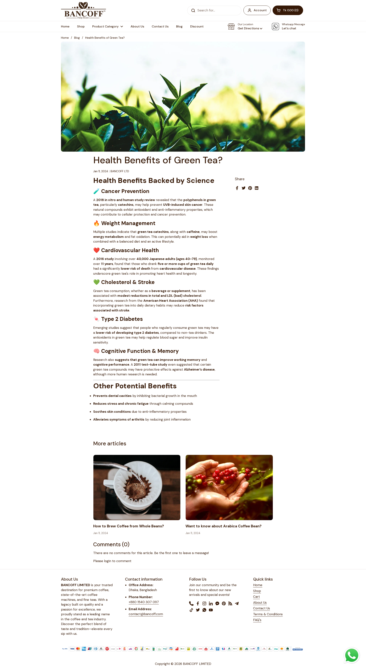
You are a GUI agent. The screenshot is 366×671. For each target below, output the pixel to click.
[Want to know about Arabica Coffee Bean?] (229, 487)
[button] (288, 10)
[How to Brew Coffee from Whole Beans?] (137, 487)
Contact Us (261, 608)
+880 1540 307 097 (144, 602)
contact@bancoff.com (146, 614)
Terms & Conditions (268, 614)
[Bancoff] (83, 10)
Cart (256, 597)
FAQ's (257, 620)
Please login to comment (112, 561)
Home (65, 38)
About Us (260, 602)
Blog (77, 38)
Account (260, 10)
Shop (257, 591)
